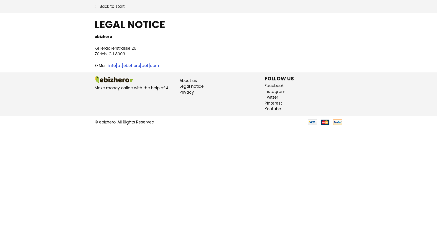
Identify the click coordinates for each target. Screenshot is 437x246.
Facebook (274, 85)
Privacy (187, 92)
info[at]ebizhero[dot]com (133, 65)
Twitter (271, 97)
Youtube (273, 109)
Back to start (112, 6)
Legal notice (192, 86)
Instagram (275, 91)
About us (188, 80)
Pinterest (273, 103)
